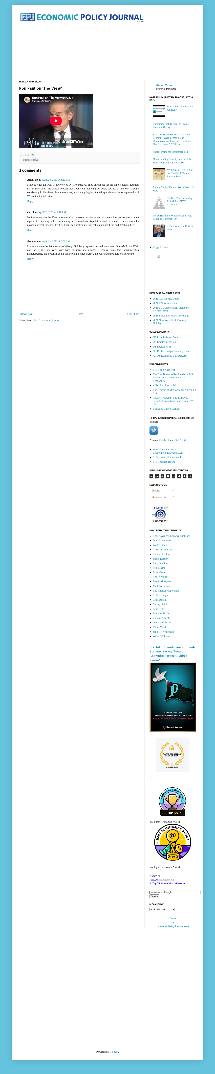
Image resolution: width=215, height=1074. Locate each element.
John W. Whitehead (163, 631)
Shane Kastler (160, 558)
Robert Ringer (160, 595)
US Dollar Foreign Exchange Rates (171, 351)
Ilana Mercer (159, 572)
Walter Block (160, 545)
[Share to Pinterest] (37, 159)
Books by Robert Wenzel (166, 408)
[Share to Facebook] (34, 159)
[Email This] (24, 159)
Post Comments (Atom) (46, 320)
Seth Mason (159, 567)
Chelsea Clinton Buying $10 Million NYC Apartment (179, 201)
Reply (30, 201)
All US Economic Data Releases (170, 355)
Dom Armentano (162, 540)
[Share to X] (30, 159)
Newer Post (26, 313)
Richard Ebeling (161, 554)
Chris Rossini (160, 599)
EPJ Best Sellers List (164, 369)
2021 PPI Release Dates (165, 303)
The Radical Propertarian (166, 590)
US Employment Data (164, 341)
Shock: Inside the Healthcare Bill (170, 151)
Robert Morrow (161, 576)
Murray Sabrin (160, 604)
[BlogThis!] (27, 159)
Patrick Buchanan (162, 549)
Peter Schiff (159, 608)
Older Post (133, 313)
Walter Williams (161, 636)
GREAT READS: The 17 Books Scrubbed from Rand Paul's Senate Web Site (174, 400)
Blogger (114, 1051)
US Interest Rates (162, 346)
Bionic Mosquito (162, 581)
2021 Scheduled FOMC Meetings (171, 315)
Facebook (164, 440)
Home (80, 313)
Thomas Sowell (161, 618)
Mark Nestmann (161, 586)
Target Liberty (160, 247)
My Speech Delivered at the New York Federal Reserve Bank (179, 173)
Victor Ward (159, 627)
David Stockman (162, 622)
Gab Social (181, 440)
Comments (160, 497)
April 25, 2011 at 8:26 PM (56, 241)
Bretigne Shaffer (161, 613)
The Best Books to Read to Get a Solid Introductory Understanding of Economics (173, 377)
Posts (157, 490)
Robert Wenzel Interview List (168, 457)
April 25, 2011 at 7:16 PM (52, 212)
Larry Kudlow (160, 563)
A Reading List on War (165, 385)
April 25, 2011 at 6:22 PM (56, 179)
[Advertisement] (107, 51)
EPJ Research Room (164, 461)
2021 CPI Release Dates (166, 298)
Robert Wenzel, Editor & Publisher (171, 535)
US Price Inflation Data (165, 337)
